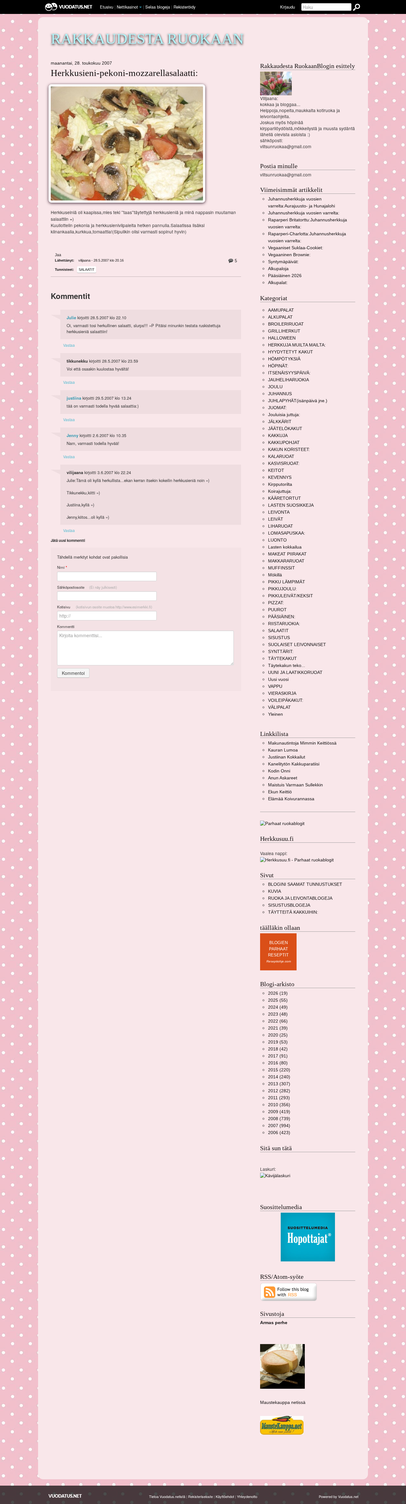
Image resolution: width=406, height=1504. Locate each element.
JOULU (275, 386)
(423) (279, 1132)
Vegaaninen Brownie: (289, 254)
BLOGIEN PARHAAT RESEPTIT (278, 948)
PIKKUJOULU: (282, 589)
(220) (279, 1070)
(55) (278, 1000)
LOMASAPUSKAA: (286, 533)
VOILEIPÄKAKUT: (285, 700)
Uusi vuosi (278, 679)
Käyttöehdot (225, 1496)
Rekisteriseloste (200, 1496)
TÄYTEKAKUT (282, 658)
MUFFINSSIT (281, 568)
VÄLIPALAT (279, 707)
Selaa (157, 7)
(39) (278, 1028)
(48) (278, 1014)
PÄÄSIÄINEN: (281, 616)
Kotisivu (104, 606)
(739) (279, 1118)
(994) (279, 1125)
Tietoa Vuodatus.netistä (167, 1496)
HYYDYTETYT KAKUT (290, 352)
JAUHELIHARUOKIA (288, 380)
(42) (278, 1049)
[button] (140, 7)
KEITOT (276, 470)
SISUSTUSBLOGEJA (289, 905)
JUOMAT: (277, 407)
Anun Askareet (282, 778)
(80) (278, 1063)
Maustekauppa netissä (282, 1402)
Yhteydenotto (247, 1496)
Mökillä (275, 575)
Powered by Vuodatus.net (338, 1496)
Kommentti (66, 626)
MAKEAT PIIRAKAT (287, 554)
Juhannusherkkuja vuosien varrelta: (303, 213)
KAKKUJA (278, 435)
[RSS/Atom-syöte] (289, 1291)
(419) (279, 1111)
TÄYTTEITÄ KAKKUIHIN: (293, 912)
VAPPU (275, 686)
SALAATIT (87, 269)
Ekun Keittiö (280, 792)
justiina (74, 398)
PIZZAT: (276, 602)
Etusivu (106, 7)
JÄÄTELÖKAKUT (285, 428)
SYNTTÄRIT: (280, 651)
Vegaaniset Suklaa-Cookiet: (295, 247)
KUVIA (274, 891)
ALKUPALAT (280, 317)
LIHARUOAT (280, 526)
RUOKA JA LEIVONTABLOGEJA (300, 898)
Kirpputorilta (280, 484)
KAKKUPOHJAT (284, 442)
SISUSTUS (279, 637)
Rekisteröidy (184, 7)
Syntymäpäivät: (283, 261)
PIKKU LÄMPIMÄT (286, 582)
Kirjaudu (287, 7)
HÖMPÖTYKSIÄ (284, 359)
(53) (278, 1042)
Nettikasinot (127, 7)
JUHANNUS (280, 393)
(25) (278, 1035)
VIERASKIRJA (282, 693)
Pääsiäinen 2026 (285, 275)
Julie (71, 317)
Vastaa (69, 345)
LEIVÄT (275, 519)
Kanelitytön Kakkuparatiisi (293, 764)
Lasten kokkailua (285, 547)
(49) (278, 1007)
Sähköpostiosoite (87, 587)
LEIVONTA (279, 512)
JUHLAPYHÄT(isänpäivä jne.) (297, 400)
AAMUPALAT (281, 310)
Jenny (72, 435)
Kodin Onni (279, 771)
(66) (278, 1021)
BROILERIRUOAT (286, 324)
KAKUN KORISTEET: (289, 449)
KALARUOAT (281, 456)
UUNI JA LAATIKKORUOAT (295, 672)
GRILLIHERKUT (284, 331)
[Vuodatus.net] (65, 1496)
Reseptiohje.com (278, 961)
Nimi (62, 567)
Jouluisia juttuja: (284, 414)
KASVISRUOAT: (283, 463)
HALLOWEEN (282, 338)
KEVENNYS (279, 477)
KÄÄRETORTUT (284, 498)
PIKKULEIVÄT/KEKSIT (290, 595)
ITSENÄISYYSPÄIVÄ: (289, 373)
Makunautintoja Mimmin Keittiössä (302, 743)
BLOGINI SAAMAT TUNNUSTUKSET (305, 884)
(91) (278, 1056)
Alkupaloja (278, 268)
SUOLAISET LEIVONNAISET (297, 644)
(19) (278, 993)
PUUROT (277, 609)
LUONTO (277, 540)
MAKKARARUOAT (286, 561)
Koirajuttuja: (280, 491)
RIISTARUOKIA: (284, 623)
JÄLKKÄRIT (279, 421)
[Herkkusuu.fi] (297, 859)
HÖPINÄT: (278, 366)
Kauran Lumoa (283, 750)
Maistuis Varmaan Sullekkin (295, 785)
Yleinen (275, 714)
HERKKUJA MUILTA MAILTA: (297, 345)
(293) (279, 1097)
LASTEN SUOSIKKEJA (291, 505)
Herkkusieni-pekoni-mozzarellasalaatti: (124, 73)
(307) (279, 1084)
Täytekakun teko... (286, 665)
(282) (279, 1090)
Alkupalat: (278, 282)
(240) (279, 1077)
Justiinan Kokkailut (286, 757)
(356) (279, 1104)
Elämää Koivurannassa (291, 798)
